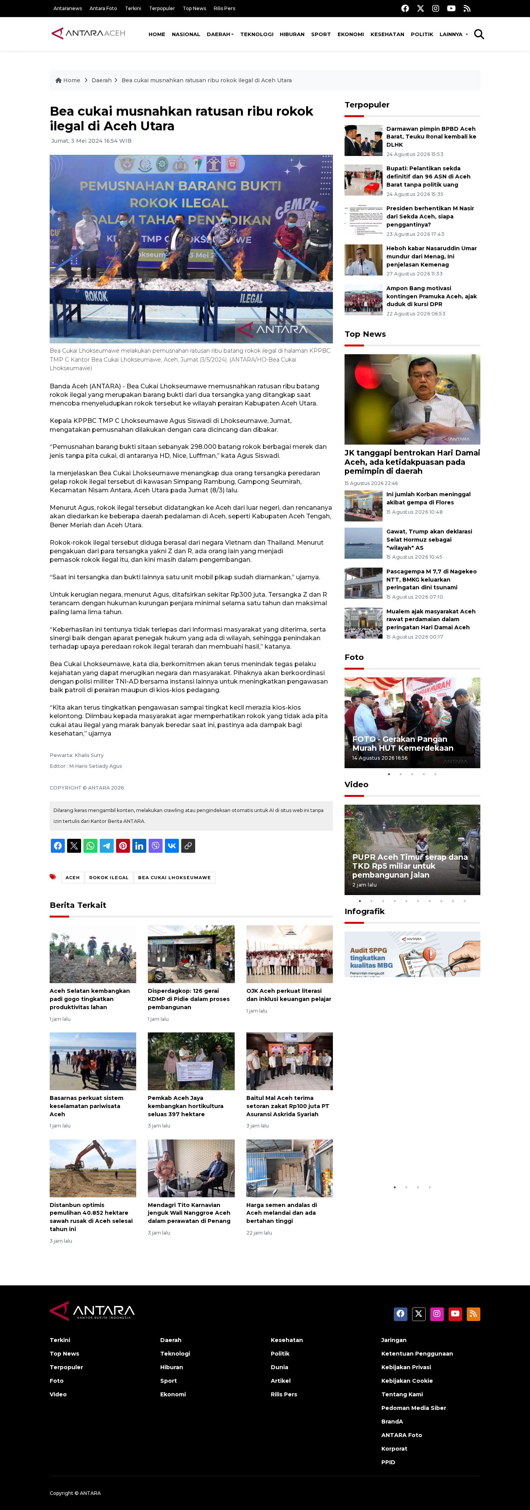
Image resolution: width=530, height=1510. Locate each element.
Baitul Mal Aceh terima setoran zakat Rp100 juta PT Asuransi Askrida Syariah (287, 1106)
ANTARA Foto (401, 1435)
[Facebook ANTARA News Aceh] (405, 8)
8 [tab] (441, 901)
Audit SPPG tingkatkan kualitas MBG (397, 1156)
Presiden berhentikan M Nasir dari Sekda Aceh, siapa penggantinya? (430, 216)
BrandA (392, 1421)
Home (157, 34)
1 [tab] (389, 774)
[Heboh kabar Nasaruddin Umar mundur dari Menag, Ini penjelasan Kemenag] (364, 259)
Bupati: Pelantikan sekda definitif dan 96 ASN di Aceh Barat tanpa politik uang (428, 176)
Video (357, 784)
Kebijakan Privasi (406, 1367)
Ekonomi (351, 34)
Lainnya (452, 34)
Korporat (394, 1448)
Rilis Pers (224, 8)
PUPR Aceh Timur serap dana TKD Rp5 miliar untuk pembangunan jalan (410, 866)
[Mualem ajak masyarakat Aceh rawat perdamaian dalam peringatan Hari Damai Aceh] (364, 622)
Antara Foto (103, 8)
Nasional (186, 34)
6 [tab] (418, 901)
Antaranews (68, 8)
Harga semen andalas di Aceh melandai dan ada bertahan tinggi (281, 1213)
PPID (388, 1462)
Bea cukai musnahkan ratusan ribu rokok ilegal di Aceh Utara (206, 80)
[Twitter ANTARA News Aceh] (420, 8)
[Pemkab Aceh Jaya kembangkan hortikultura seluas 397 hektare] (191, 1061)
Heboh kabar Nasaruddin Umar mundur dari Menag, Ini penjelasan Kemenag (431, 256)
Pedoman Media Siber (413, 1407)
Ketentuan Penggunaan (417, 1353)
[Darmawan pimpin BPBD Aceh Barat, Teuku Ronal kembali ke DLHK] (364, 140)
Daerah (218, 34)
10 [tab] (465, 901)
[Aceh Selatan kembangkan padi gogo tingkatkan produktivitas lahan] (93, 954)
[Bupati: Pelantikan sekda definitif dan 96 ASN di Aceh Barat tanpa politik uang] (364, 180)
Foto (354, 657)
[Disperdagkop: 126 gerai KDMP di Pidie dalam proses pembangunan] (191, 954)
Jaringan (394, 1340)
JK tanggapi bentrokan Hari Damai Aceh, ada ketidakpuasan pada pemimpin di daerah (412, 461)
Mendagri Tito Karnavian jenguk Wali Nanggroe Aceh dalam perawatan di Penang (189, 1213)
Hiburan (292, 34)
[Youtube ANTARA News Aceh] (451, 8)
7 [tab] (430, 901)
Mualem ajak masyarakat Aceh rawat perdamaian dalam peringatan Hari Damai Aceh (431, 619)
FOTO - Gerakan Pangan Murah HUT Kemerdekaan (403, 743)
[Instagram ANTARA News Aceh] (435, 8)
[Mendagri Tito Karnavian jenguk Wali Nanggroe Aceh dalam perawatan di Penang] (191, 1167)
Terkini (133, 8)
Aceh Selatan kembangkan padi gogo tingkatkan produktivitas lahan (90, 999)
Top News (194, 8)
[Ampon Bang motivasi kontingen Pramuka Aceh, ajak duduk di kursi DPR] (364, 299)
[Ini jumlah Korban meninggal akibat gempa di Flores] (364, 505)
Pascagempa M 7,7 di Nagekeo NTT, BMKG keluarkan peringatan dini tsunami (431, 579)
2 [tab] (401, 774)
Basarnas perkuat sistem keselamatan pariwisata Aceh (86, 1106)
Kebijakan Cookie (407, 1380)
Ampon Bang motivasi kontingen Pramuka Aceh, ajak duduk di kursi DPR (431, 296)
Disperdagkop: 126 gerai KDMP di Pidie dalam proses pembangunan (189, 999)
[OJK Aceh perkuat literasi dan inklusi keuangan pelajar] (289, 954)
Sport (321, 34)
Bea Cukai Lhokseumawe (174, 877)
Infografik (365, 911)
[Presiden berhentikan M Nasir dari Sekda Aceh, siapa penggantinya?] (364, 219)
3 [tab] (412, 774)
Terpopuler (162, 8)
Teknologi (257, 34)
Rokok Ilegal (109, 877)
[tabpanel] (412, 722)
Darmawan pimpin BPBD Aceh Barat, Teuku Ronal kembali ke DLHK (431, 137)
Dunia (279, 1367)
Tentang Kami (402, 1394)
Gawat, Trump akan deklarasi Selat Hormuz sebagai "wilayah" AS (429, 539)
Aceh (73, 877)
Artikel (281, 1380)
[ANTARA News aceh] (88, 34)
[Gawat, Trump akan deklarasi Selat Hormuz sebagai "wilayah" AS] (364, 542)
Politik (422, 34)
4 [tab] (424, 774)
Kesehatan (387, 34)
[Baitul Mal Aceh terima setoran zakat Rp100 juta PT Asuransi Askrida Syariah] (289, 1061)
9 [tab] (453, 901)
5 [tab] (436, 774)
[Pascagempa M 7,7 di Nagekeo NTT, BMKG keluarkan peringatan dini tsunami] (364, 582)
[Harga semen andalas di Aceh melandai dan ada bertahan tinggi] (289, 1167)
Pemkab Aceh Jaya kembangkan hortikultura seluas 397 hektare (185, 1106)
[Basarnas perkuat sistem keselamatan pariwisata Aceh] (93, 1061)
